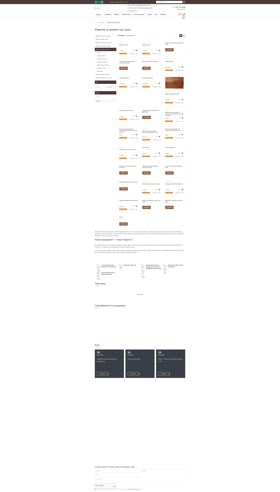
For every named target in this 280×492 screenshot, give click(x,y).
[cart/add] (136, 50)
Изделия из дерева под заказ (103, 49)
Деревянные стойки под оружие (103, 36)
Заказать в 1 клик (134, 53)
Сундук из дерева (101, 55)
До (107, 87)
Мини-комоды (100, 71)
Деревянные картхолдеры (102, 65)
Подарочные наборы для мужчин (104, 42)
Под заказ (169, 49)
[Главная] (96, 22)
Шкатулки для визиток (102, 58)
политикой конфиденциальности (134, 489)
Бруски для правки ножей (102, 39)
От (96, 87)
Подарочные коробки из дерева (103, 46)
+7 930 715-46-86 (179, 7)
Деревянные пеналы (101, 68)
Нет (98, 96)
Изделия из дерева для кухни (103, 74)
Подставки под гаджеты (102, 61)
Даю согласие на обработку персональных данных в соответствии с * (118, 489)
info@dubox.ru (133, 10)
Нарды (98, 52)
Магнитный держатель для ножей (104, 77)
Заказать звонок (181, 9)
